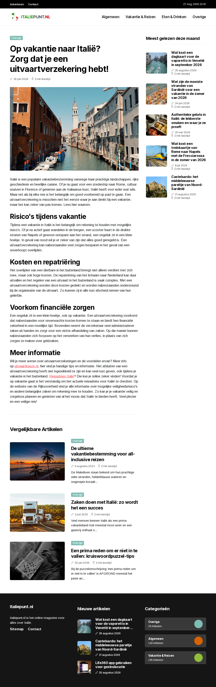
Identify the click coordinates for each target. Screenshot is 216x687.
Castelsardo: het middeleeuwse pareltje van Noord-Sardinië (186, 183)
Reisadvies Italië (61, 376)
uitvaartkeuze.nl (26, 366)
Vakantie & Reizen (140, 17)
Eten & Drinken (174, 17)
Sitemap (17, 629)
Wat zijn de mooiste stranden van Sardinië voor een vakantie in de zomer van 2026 (188, 89)
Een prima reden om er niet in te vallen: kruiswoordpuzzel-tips (104, 553)
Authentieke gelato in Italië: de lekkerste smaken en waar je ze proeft (188, 120)
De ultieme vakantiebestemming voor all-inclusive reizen (103, 454)
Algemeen (110, 17)
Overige (199, 17)
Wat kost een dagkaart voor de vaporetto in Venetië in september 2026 (187, 58)
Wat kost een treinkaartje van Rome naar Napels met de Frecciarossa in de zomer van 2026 (188, 151)
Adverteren (17, 4)
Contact (33, 4)
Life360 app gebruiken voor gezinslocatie (113, 665)
